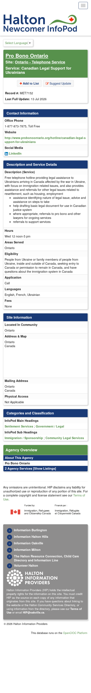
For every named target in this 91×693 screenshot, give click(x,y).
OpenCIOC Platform (75, 633)
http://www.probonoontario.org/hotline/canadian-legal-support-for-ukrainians (45, 140)
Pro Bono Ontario (27, 55)
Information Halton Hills (31, 536)
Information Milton (27, 549)
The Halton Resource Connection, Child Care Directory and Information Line (46, 558)
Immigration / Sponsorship (24, 438)
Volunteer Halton (26, 565)
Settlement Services (19, 426)
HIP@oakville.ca (33, 612)
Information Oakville (28, 543)
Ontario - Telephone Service (40, 62)
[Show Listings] (44, 468)
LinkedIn (15, 153)
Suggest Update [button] (60, 83)
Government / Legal (50, 426)
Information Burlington (30, 530)
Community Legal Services (65, 438)
